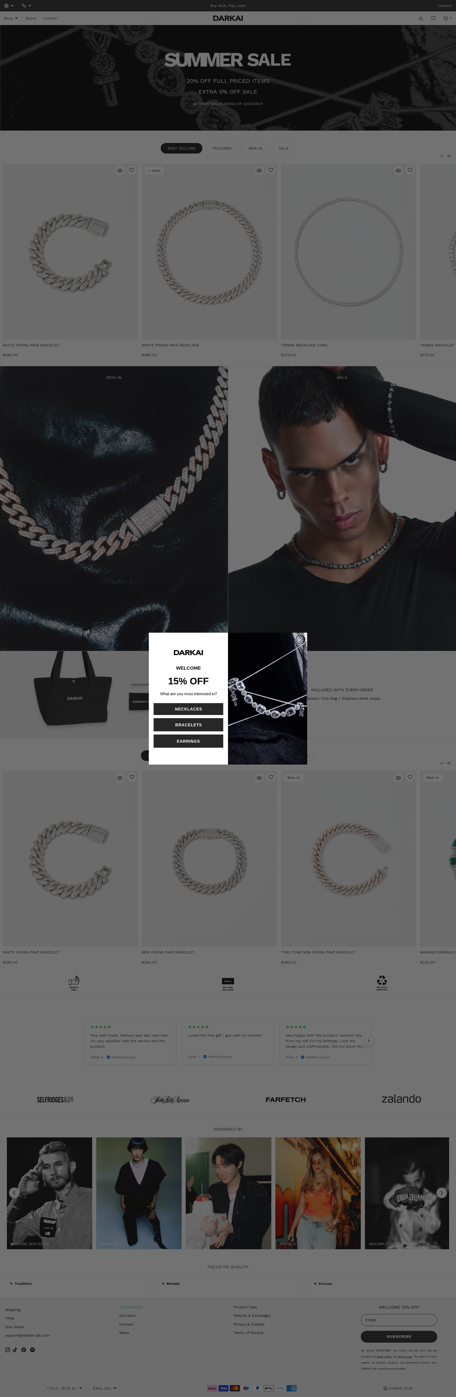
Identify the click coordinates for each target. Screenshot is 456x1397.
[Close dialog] (300, 639)
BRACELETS (188, 725)
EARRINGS (188, 741)
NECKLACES (188, 709)
